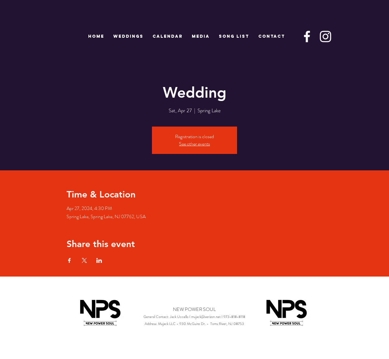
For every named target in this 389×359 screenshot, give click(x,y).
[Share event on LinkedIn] (99, 260)
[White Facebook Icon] (307, 36)
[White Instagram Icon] (325, 36)
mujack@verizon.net (206, 316)
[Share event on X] (84, 260)
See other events (194, 143)
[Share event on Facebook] (69, 260)
